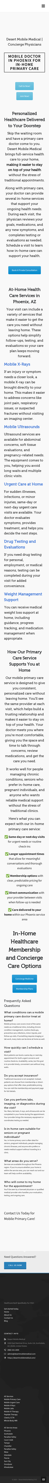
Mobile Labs (9, 1408)
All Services (8, 1396)
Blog (6, 1321)
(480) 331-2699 (13, 1350)
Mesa (6, 1452)
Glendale (7, 1455)
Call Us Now (15, 1265)
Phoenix (7, 1431)
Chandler (8, 1446)
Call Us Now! (24, 86)
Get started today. (11, 1309)
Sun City (7, 1461)
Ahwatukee (8, 1467)
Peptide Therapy (11, 1414)
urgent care (28, 507)
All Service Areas (10, 1427)
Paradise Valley (10, 1437)
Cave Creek (8, 1440)
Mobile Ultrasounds (22, 427)
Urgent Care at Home (23, 484)
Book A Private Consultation (24, 270)
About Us (8, 1315)
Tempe (7, 1443)
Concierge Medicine (24, 978)
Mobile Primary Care (12, 1399)
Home (6, 1312)
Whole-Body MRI (10, 1420)
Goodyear (8, 1464)
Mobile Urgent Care (12, 1402)
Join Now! (24, 96)
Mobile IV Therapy (11, 1411)
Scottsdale (8, 1434)
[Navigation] (43, 6)
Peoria (6, 1458)
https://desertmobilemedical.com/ (21, 1358)
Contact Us (8, 1318)
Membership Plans (24, 988)
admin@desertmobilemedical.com (21, 1354)
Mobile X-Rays (17, 364)
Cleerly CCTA (9, 1417)
